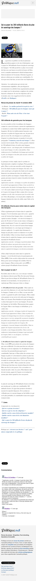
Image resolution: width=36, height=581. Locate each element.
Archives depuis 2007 (7, 568)
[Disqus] (18, 495)
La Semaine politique (7, 570)
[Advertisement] (18, 13)
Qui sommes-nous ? (7, 566)
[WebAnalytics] (4, 577)
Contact (3, 572)
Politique (10, 3)
